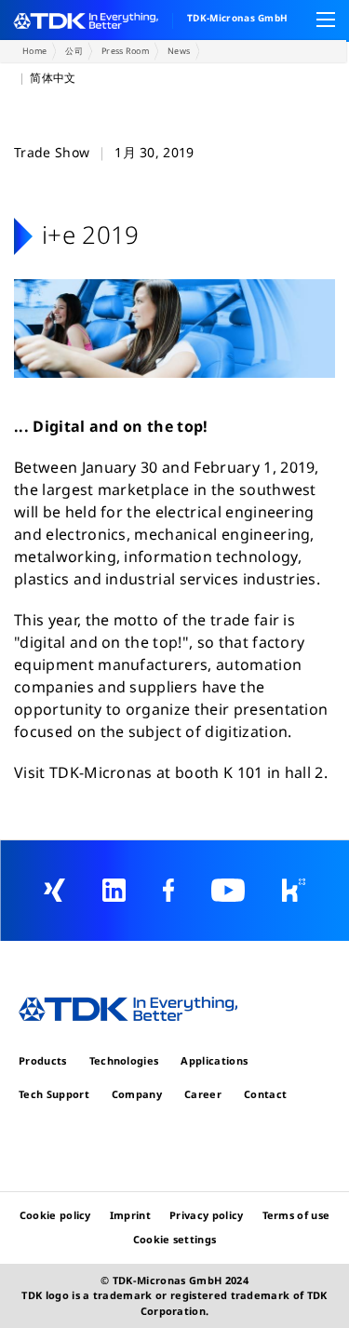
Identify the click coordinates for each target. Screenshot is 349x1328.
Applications (214, 1060)
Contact (265, 1094)
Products (43, 1060)
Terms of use (296, 1215)
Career (202, 1094)
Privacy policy (206, 1215)
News (179, 51)
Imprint (130, 1215)
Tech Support (54, 1094)
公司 (74, 51)
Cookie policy (55, 1215)
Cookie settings (175, 1239)
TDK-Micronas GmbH (237, 17)
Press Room (125, 51)
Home (34, 51)
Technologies (124, 1060)
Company (137, 1094)
